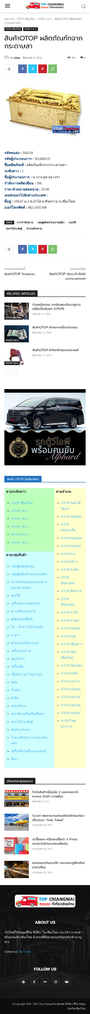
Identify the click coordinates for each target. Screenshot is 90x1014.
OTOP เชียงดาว (71, 644)
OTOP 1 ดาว (19, 511)
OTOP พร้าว (69, 561)
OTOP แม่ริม (69, 673)
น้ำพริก (16, 690)
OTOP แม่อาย (70, 697)
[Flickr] (45, 982)
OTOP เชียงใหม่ (26, 19)
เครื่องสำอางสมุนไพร (25, 603)
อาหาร (15, 635)
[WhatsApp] (52, 68)
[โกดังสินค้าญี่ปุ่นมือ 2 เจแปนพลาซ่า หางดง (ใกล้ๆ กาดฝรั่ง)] (16, 798)
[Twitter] (32, 68)
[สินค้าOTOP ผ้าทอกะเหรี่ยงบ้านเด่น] (16, 333)
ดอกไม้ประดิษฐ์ (14, 228)
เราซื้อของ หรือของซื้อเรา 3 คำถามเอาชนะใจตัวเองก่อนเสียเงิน (55, 841)
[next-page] (14, 372)
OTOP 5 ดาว (19, 542)
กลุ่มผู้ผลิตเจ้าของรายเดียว (50, 222)
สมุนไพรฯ (18, 658)
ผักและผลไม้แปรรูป (25, 643)
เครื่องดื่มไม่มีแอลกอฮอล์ (28, 751)
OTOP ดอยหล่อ (71, 538)
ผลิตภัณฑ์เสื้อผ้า (22, 619)
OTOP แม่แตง (70, 713)
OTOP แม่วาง (70, 681)
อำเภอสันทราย (34, 228)
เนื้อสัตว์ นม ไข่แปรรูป (26, 674)
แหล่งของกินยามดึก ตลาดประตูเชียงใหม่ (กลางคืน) (58, 865)
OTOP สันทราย (25, 222)
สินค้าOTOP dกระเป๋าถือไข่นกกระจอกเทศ (67, 276)
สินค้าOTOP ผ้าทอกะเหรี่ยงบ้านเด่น (55, 327)
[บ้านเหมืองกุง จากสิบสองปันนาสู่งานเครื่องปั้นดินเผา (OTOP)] (16, 311)
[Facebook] (22, 68)
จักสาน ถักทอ (20, 729)
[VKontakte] (66, 982)
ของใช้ (72, 222)
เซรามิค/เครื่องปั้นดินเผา (28, 714)
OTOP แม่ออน (70, 689)
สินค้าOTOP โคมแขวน (19, 274)
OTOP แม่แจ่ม (71, 705)
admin (17, 57)
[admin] (7, 57)
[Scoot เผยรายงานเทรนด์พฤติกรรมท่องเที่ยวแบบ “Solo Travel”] (16, 822)
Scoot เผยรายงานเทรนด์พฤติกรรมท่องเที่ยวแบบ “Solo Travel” (58, 817)
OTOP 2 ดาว (45, 19)
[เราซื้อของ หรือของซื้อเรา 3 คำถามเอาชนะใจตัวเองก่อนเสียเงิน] (16, 845)
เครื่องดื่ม (17, 666)
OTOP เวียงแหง (71, 665)
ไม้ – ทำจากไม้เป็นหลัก (27, 627)
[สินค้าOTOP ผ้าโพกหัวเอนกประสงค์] (16, 356)
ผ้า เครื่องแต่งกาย (23, 611)
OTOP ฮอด (68, 636)
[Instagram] (56, 982)
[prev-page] (7, 372)
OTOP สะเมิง (69, 569)
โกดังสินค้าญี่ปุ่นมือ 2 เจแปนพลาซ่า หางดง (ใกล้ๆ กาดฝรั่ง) (55, 794)
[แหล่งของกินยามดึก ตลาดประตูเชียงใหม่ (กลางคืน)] (16, 869)
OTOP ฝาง (68, 554)
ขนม (14, 682)
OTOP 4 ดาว (19, 534)
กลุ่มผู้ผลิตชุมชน (22, 566)
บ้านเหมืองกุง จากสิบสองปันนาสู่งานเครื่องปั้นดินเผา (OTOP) (56, 306)
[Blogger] (23, 982)
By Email (25, 951)
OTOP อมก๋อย (70, 628)
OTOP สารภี (69, 612)
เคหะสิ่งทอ (18, 706)
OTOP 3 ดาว (12, 363)
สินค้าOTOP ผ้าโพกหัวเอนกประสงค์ (55, 350)
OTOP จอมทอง (71, 516)
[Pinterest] (42, 68)
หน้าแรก (9, 19)
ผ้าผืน (15, 698)
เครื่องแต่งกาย (21, 651)
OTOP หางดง (70, 620)
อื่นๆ (14, 759)
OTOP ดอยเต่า (71, 546)
